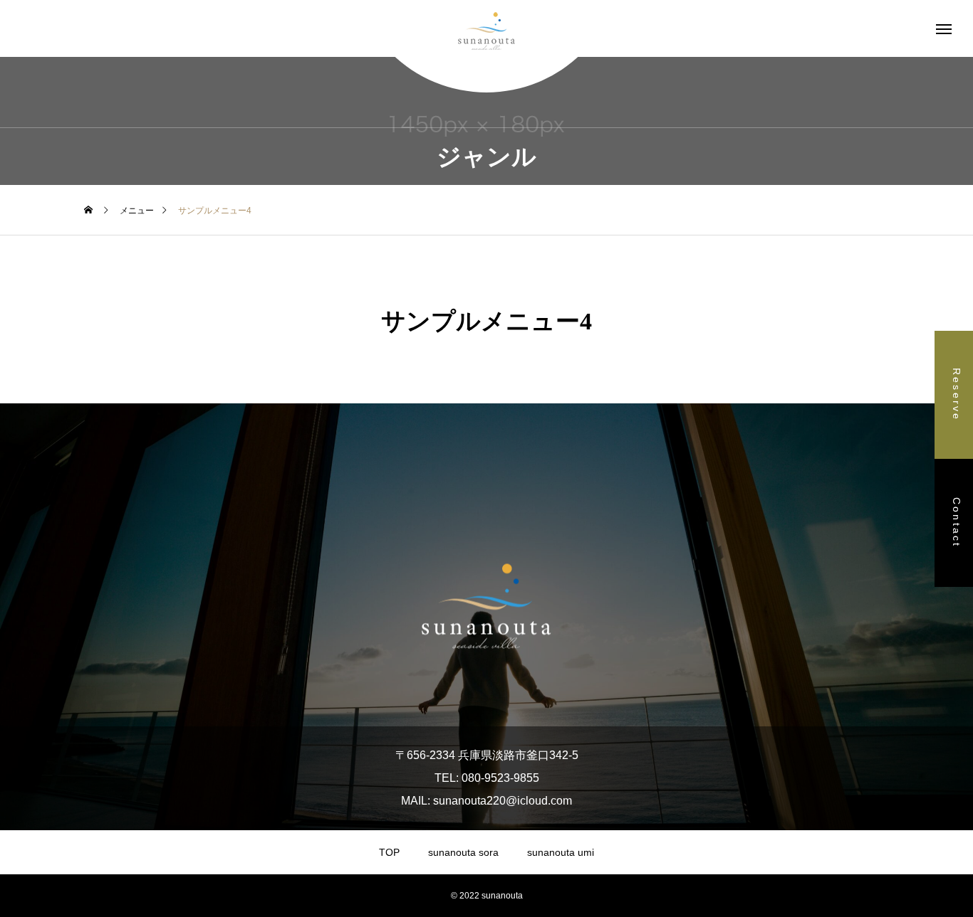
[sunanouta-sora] (486, 28)
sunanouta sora (463, 852)
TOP (389, 852)
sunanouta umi (560, 852)
